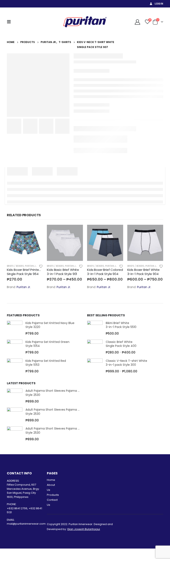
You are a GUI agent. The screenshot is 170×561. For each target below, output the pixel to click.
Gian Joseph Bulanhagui (83, 529)
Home (51, 480)
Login (159, 3)
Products (53, 495)
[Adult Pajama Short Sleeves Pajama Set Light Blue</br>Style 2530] (14, 434)
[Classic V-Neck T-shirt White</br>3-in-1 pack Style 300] (95, 366)
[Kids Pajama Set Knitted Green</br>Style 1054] (14, 347)
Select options (36, 231)
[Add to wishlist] (41, 266)
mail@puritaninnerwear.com (26, 524)
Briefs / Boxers (15, 266)
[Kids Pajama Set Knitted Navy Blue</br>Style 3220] (14, 328)
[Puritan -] (85, 22)
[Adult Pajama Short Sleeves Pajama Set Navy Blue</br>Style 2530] (14, 396)
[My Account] (137, 22)
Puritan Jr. (31, 266)
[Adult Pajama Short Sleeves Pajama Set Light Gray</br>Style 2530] (14, 415)
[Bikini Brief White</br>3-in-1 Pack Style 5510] (95, 328)
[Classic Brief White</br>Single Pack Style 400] (95, 347)
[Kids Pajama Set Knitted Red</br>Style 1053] (14, 366)
